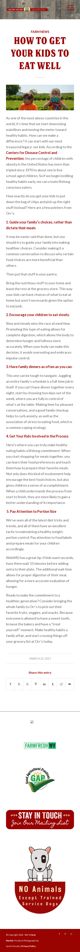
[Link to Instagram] (71, 934)
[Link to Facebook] (59, 934)
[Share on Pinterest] (36, 684)
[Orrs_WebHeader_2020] (27, 9)
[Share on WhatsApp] (27, 684)
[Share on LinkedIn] (44, 684)
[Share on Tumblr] (53, 684)
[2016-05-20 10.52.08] (40, 97)
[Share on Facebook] (10, 684)
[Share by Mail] (70, 684)
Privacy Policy (29, 946)
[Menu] (68, 7)
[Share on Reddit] (61, 684)
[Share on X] (19, 684)
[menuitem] (68, 7)
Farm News (40, 31)
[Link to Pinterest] (65, 934)
